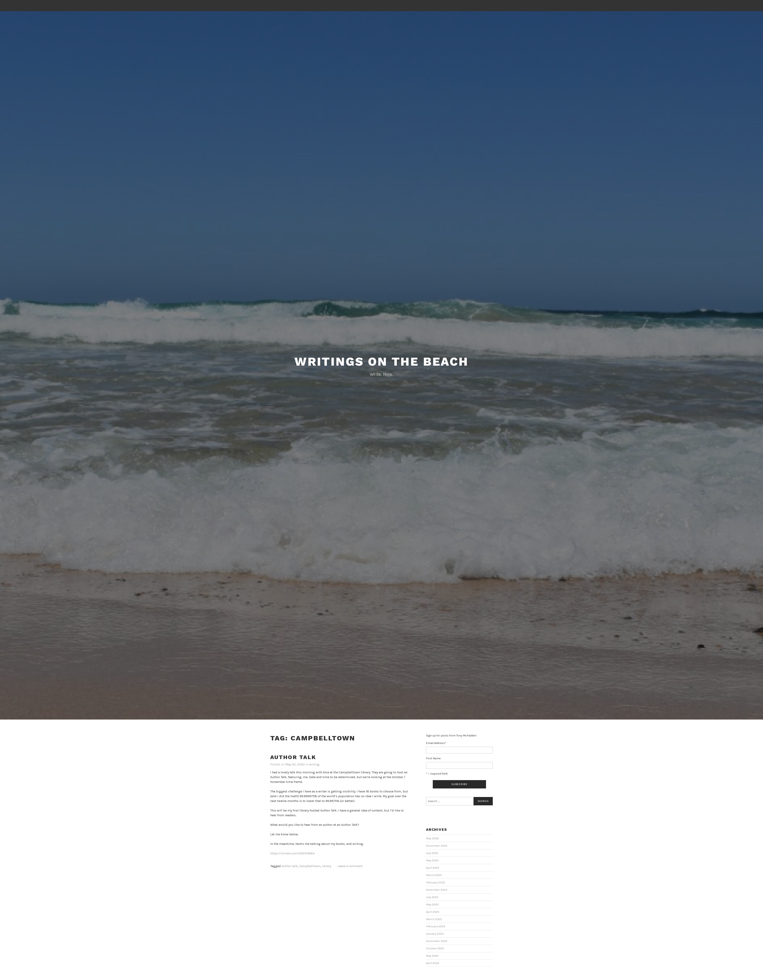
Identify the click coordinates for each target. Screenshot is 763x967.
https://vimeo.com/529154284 (292, 853)
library (326, 866)
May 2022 (432, 955)
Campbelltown (309, 866)
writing (314, 764)
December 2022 (436, 941)
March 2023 (434, 919)
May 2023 (432, 904)
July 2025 (432, 853)
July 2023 (432, 897)
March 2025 (434, 875)
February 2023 (435, 926)
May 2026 (432, 838)
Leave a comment (350, 866)
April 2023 (432, 912)
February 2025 (435, 882)
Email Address (436, 743)
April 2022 (432, 963)
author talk (289, 866)
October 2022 (435, 948)
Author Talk (293, 757)
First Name (433, 758)
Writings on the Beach (381, 362)
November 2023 (436, 890)
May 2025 (432, 860)
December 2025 (436, 845)
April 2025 (432, 867)
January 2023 (435, 933)
